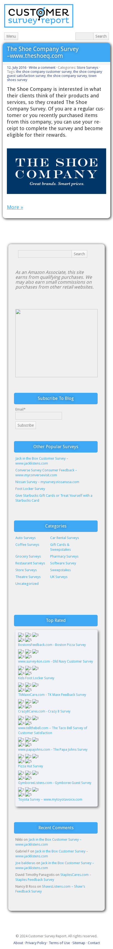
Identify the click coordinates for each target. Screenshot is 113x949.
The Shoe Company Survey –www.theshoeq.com (43, 52)
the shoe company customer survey (44, 72)
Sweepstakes (60, 570)
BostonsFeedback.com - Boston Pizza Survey (52, 645)
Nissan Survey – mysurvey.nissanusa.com (47, 482)
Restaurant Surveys (30, 563)
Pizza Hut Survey (30, 766)
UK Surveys (58, 577)
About (18, 943)
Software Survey (63, 563)
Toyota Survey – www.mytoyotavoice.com (50, 799)
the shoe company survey (67, 76)
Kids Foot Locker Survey (36, 678)
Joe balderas (25, 863)
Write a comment (42, 67)
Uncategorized (27, 584)
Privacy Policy (36, 943)
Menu (11, 36)
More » (15, 207)
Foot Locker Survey (30, 489)
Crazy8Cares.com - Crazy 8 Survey (44, 711)
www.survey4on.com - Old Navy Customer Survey (55, 661)
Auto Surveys (25, 538)
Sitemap (78, 943)
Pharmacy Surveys (64, 556)
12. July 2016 (16, 67)
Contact (94, 943)
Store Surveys (87, 67)
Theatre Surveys (28, 577)
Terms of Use (59, 943)
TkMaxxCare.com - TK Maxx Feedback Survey (52, 695)
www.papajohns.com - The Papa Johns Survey (52, 750)
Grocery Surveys (28, 556)
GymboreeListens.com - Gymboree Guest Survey (54, 783)
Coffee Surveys (27, 545)
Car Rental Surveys (64, 538)
